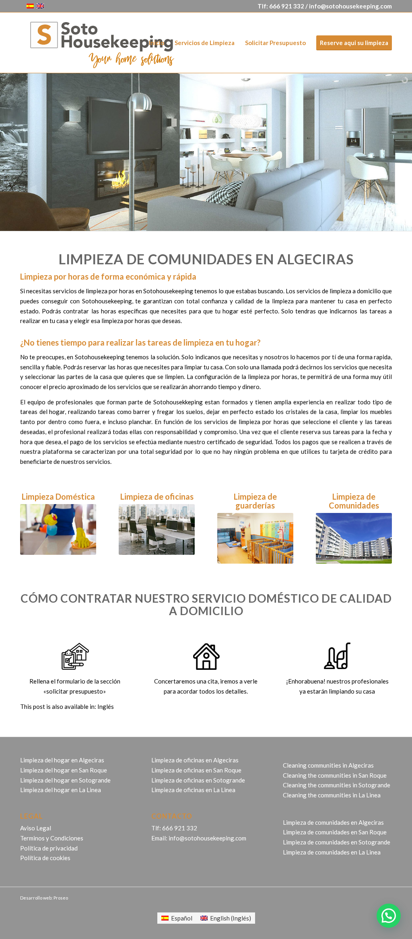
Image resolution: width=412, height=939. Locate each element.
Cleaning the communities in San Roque (335, 775)
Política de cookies (45, 857)
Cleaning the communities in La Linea (332, 795)
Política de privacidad (49, 848)
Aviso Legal (35, 828)
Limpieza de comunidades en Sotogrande (336, 842)
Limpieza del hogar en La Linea (60, 789)
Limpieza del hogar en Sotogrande (65, 780)
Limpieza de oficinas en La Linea (193, 789)
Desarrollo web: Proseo (44, 897)
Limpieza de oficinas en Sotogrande (198, 780)
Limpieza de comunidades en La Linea (332, 852)
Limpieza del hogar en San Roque (63, 770)
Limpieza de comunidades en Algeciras (333, 822)
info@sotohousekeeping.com (350, 6)
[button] (389, 916)
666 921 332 (286, 6)
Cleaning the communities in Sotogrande (336, 785)
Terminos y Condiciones (51, 838)
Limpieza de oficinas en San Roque (196, 770)
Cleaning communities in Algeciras (328, 765)
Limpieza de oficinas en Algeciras (195, 760)
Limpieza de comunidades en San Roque (335, 832)
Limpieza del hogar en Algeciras (62, 760)
